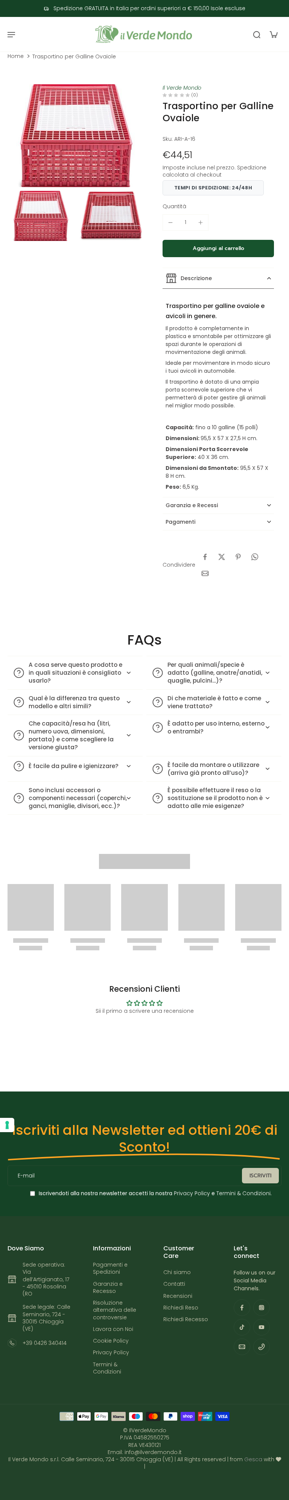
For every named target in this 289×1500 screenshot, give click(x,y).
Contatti (174, 1284)
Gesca (253, 1459)
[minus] (170, 222)
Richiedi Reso (180, 1307)
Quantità (174, 206)
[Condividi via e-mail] (205, 573)
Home (16, 56)
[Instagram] (261, 1307)
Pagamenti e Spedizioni (110, 1268)
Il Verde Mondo (182, 87)
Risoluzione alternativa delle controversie (114, 1310)
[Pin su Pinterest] (238, 557)
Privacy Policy (191, 1193)
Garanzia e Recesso (108, 1287)
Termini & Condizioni (243, 1193)
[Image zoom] (76, 135)
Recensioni (177, 1296)
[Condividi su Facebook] (205, 557)
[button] (218, 248)
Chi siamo (177, 1272)
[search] (256, 34)
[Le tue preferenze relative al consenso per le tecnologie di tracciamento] (7, 1125)
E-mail (26, 1175)
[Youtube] (261, 1327)
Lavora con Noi (113, 1329)
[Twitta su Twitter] (221, 557)
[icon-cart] (273, 34)
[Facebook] (242, 1307)
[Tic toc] (242, 1327)
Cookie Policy (111, 1341)
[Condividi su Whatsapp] (254, 557)
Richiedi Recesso (185, 1319)
